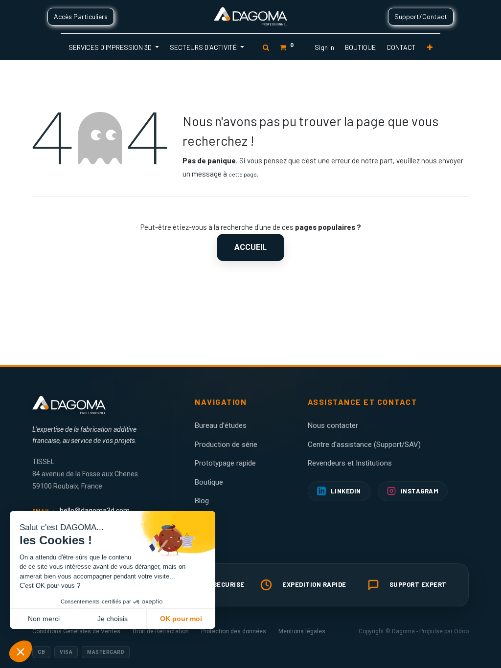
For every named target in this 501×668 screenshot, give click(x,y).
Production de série (226, 444)
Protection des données (233, 631)
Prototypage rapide (225, 463)
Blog (202, 500)
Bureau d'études (221, 425)
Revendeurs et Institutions (350, 463)
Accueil (250, 247)
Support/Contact (420, 16)
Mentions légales (301, 631)
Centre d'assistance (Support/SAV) (364, 444)
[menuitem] (360, 47)
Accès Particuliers (81, 16)
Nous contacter (333, 425)
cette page (242, 174)
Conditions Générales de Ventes (76, 631)
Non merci (44, 619)
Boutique (209, 482)
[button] (430, 47)
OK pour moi (181, 619)
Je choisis (112, 619)
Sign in (324, 47)
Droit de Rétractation (161, 631)
